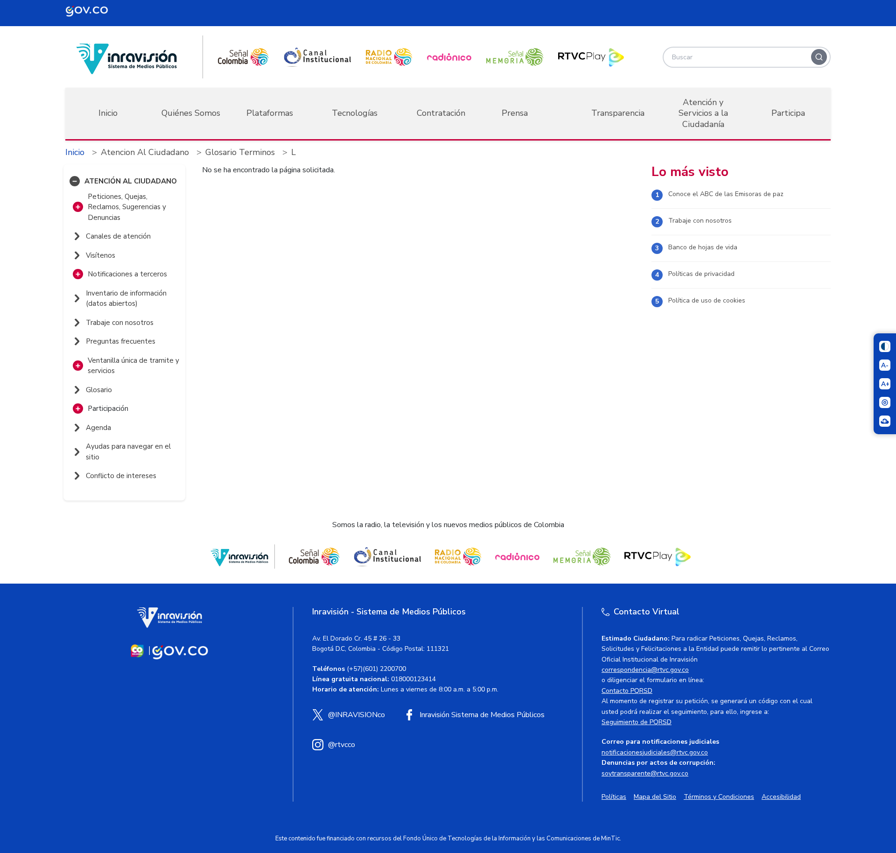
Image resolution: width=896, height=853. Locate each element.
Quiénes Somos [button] (190, 113)
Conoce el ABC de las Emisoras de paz (726, 194)
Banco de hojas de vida (702, 247)
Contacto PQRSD (627, 690)
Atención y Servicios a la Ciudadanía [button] (703, 113)
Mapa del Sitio (655, 796)
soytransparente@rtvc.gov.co (645, 773)
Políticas (614, 796)
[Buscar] (819, 57)
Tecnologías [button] (355, 113)
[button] (75, 181)
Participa (788, 113)
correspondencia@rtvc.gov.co (645, 669)
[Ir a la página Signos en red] (885, 421)
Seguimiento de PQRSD (637, 722)
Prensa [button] (515, 113)
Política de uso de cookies (706, 300)
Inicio (108, 113)
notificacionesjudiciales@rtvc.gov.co (655, 752)
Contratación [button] (441, 113)
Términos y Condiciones (719, 796)
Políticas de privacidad (701, 273)
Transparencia (617, 113)
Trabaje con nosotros (700, 220)
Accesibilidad (781, 796)
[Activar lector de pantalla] (885, 402)
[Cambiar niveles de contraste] (885, 346)
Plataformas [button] (269, 113)
